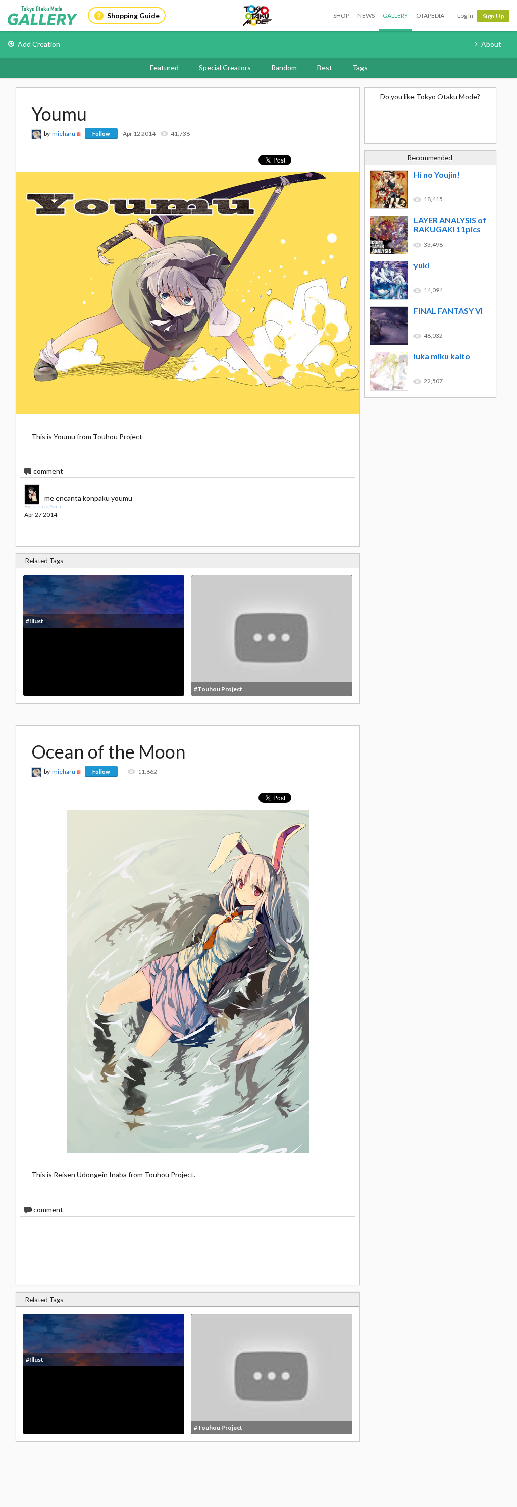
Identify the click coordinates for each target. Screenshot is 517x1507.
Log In (465, 15)
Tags (360, 67)
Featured (164, 67)
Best (324, 67)
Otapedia (430, 15)
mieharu (63, 133)
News (366, 15)
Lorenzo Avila (45, 506)
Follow (101, 133)
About (491, 44)
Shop (341, 15)
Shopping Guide (133, 15)
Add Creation (39, 44)
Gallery (395, 15)
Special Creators (225, 67)
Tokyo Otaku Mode (258, 15)
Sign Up (493, 16)
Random (284, 67)
